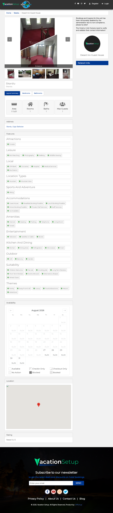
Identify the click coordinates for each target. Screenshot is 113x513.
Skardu (16, 13)
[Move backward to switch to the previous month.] (11, 310)
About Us (53, 498)
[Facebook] (75, 4)
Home (8, 13)
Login (106, 4)
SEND (78, 483)
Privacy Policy (36, 498)
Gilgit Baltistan (18, 127)
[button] (63, 320)
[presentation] (9, 39)
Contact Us (69, 498)
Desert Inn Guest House (92, 55)
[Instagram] (81, 4)
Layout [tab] (12, 93)
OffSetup (78, 505)
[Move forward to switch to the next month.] (65, 310)
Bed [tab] (26, 93)
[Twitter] (85, 4)
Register (94, 4)
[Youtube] (78, 4)
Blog (82, 498)
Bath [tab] (38, 93)
